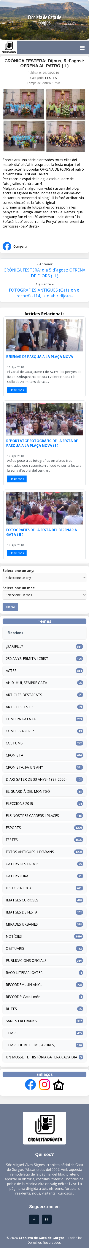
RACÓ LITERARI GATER (24, 972)
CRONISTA (14, 755)
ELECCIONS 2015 (19, 803)
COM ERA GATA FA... (22, 719)
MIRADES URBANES (22, 924)
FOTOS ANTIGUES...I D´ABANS (30, 851)
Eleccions (15, 632)
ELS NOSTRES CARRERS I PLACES (32, 815)
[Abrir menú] (82, 47)
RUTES (11, 1008)
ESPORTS (13, 827)
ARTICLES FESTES (20, 707)
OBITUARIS (15, 948)
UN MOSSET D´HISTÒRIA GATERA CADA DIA (41, 1057)
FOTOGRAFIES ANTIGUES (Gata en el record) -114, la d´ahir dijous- (44, 293)
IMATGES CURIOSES (22, 900)
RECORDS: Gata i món (23, 996)
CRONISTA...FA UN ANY (24, 767)
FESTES (51, 78)
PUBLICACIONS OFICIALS (26, 960)
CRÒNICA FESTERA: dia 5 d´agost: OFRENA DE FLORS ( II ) (44, 273)
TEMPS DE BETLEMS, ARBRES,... (31, 1045)
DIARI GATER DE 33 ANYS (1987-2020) (36, 779)
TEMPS (11, 1033)
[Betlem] (58, 1085)
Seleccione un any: (18, 570)
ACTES (11, 670)
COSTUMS (14, 743)
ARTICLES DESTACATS (24, 694)
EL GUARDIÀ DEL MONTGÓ (28, 791)
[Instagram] (44, 1085)
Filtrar (10, 607)
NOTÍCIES (14, 936)
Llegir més (17, 390)
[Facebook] (30, 1085)
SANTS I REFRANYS (21, 1021)
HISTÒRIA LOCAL (19, 888)
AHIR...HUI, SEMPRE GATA (26, 682)
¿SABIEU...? (14, 646)
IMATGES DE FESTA (21, 912)
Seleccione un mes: (19, 588)
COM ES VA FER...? (20, 731)
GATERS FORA (17, 876)
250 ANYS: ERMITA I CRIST (27, 658)
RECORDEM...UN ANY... (24, 984)
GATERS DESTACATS (22, 864)
